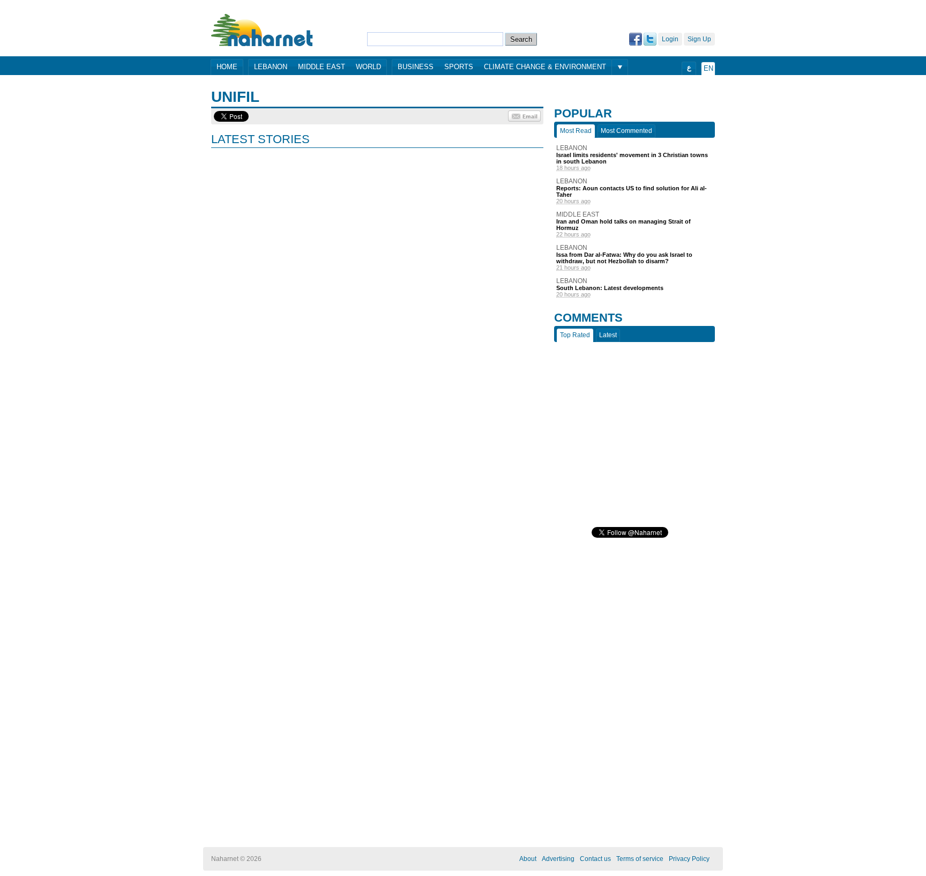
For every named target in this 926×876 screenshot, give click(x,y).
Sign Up (699, 39)
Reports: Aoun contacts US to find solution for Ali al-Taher (631, 191)
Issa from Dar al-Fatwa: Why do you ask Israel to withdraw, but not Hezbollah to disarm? (624, 257)
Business (416, 67)
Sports (458, 67)
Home (226, 67)
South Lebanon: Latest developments (609, 288)
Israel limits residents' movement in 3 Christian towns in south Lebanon (632, 158)
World (368, 67)
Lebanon (270, 67)
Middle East (321, 67)
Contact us (595, 859)
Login (670, 39)
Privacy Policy (689, 859)
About (527, 859)
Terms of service (639, 859)
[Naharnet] (262, 29)
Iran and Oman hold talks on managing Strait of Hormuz (623, 224)
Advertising (558, 859)
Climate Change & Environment (545, 67)
